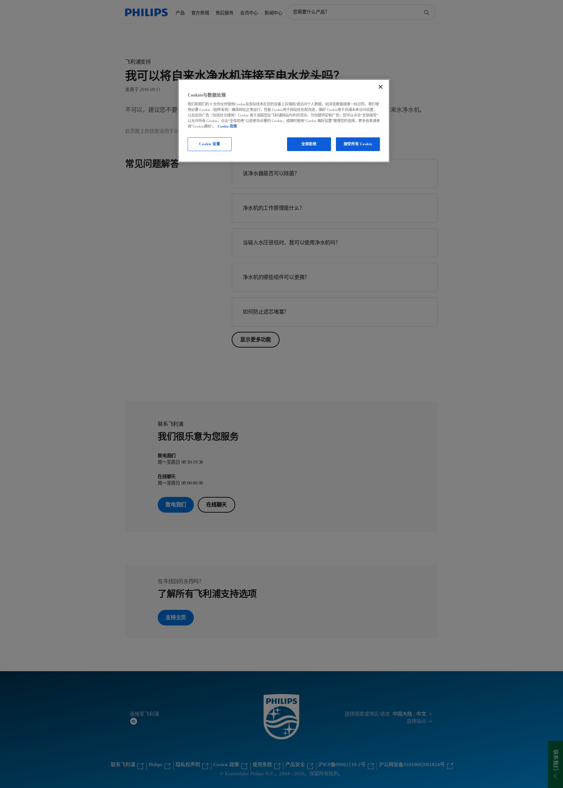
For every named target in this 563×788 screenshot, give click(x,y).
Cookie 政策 (227, 126)
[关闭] (380, 87)
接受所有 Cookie (358, 144)
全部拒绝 (308, 144)
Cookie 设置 (209, 144)
